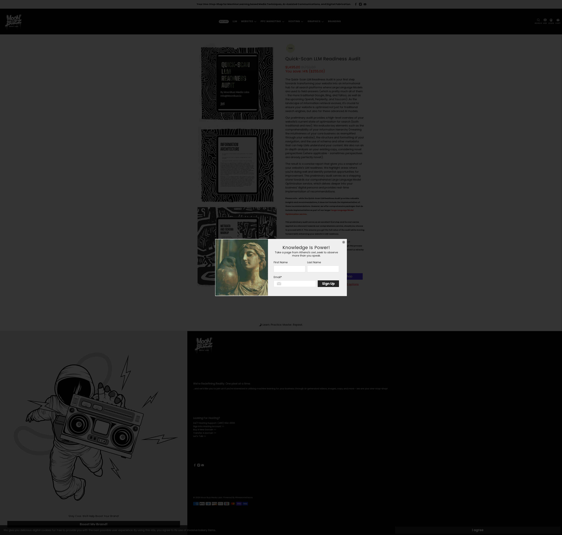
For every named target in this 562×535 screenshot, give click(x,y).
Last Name (314, 262)
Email (278, 277)
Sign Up (328, 283)
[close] (343, 242)
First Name (281, 262)
